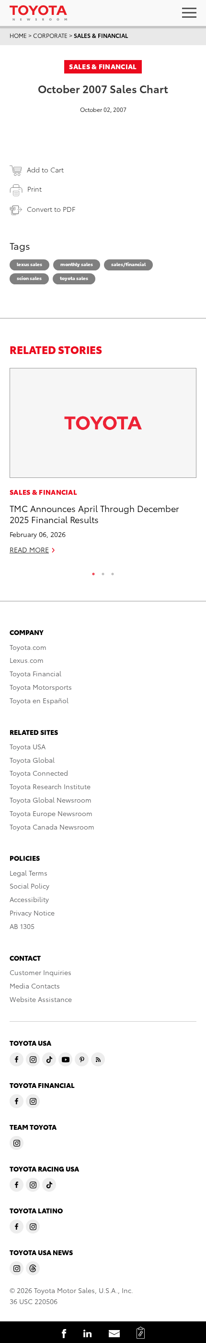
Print (34, 189)
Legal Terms (28, 873)
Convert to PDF (51, 209)
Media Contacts (35, 985)
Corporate (50, 35)
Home (18, 35)
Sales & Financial (101, 35)
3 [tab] (112, 571)
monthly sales (76, 264)
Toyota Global (32, 760)
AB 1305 (22, 926)
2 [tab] (103, 571)
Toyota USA (28, 746)
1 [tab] (93, 571)
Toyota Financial (35, 673)
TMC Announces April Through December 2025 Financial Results (94, 513)
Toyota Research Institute (50, 786)
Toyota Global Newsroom (51, 800)
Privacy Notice (32, 912)
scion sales (29, 277)
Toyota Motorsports (41, 687)
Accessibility (29, 899)
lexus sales (29, 264)
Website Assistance (41, 999)
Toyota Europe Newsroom (51, 813)
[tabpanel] (103, 465)
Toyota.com (28, 647)
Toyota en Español (39, 700)
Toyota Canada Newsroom (52, 826)
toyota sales (74, 277)
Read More (29, 549)
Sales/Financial (128, 264)
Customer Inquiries (40, 972)
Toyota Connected (39, 773)
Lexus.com (27, 660)
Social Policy (29, 886)
